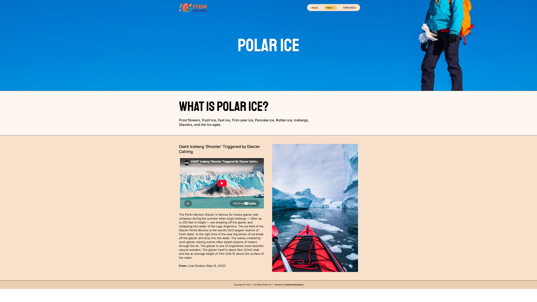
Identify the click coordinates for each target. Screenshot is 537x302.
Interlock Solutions (294, 284)
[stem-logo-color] (193, 4)
